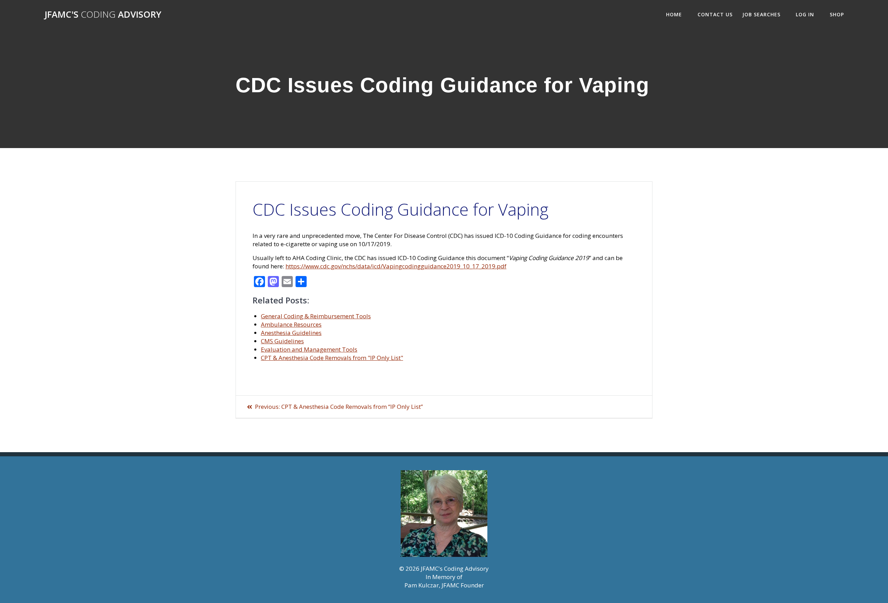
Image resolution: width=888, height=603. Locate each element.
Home (674, 14)
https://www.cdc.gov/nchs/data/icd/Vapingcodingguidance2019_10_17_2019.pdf (395, 266)
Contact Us (715, 14)
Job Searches (761, 14)
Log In (805, 14)
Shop (837, 14)
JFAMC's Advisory (102, 14)
